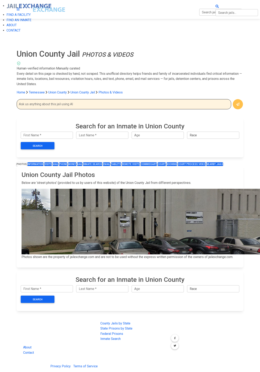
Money (72, 164)
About (27, 347)
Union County (58, 92)
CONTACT (13, 30)
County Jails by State (115, 323)
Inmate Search (92, 164)
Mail (55, 164)
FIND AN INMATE (18, 20)
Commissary (149, 164)
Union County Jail (82, 92)
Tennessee (37, 92)
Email (106, 164)
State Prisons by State (116, 328)
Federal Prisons (111, 334)
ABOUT (11, 25)
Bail (79, 164)
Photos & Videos (111, 92)
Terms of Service (85, 366)
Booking (172, 164)
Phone (63, 164)
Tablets (116, 164)
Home (21, 92)
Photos (22, 164)
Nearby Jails (214, 164)
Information (35, 164)
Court (162, 164)
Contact (28, 353)
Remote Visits (131, 164)
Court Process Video (192, 164)
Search (37, 145)
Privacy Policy (60, 366)
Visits (48, 164)
